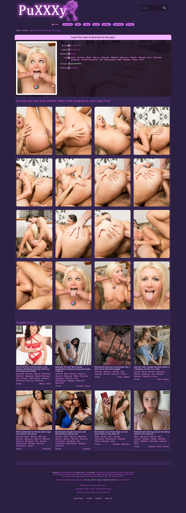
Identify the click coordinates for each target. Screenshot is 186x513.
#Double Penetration (89, 60)
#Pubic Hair (80, 380)
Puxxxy (55, 472)
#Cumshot (157, 57)
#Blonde (133, 57)
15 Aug (136, 379)
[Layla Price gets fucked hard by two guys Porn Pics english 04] (151, 155)
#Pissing (106, 374)
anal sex (87, 480)
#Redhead (144, 441)
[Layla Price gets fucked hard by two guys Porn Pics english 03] (112, 155)
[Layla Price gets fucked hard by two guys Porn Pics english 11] (112, 258)
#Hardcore (69, 378)
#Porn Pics (47, 449)
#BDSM (126, 377)
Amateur (92, 472)
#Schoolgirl (153, 441)
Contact (89, 498)
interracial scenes (109, 480)
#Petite (136, 441)
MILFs (93, 480)
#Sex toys (30, 380)
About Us (108, 498)
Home (56, 24)
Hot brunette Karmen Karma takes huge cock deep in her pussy (33, 433)
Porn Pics (68, 24)
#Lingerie (24, 378)
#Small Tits (39, 380)
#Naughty (127, 60)
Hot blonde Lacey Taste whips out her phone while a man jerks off (111, 433)
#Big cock (105, 57)
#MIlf (120, 60)
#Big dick (114, 57)
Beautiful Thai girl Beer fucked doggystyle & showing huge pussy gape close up (73, 369)
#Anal (73, 57)
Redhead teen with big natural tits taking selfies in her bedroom (152, 433)
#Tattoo (135, 60)
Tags (131, 24)
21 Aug (58, 386)
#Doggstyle (75, 60)
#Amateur (79, 386)
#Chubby (115, 371)
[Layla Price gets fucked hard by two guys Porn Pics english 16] (151, 309)
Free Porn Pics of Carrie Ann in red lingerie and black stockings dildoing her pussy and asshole (32, 369)
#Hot (101, 60)
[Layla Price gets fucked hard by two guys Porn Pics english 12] (151, 258)
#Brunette (20, 376)
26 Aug (97, 444)
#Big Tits (37, 439)
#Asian (87, 386)
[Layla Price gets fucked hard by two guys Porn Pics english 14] (73, 309)
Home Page (78, 498)
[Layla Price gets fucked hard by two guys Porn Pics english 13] (34, 309)
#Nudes (97, 441)
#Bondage (98, 371)
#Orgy (25, 30)
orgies (99, 480)
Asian (96, 24)
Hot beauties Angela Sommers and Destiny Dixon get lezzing (70, 433)
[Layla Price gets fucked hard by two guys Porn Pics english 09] (34, 258)
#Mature (42, 383)
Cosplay (106, 24)
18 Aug (97, 377)
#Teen (155, 376)
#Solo (49, 383)
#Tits (141, 60)
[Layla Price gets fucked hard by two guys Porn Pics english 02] (73, 155)
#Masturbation (110, 60)
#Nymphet (137, 376)
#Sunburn (163, 441)
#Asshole (81, 57)
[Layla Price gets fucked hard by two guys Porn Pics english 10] (73, 258)
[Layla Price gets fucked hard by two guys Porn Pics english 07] (112, 206)
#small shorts (21, 446)
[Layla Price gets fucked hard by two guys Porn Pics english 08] (151, 206)
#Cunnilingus (60, 441)
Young (86, 24)
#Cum (149, 57)
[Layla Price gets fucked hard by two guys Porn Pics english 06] (73, 206)
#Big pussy (124, 57)
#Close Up (84, 376)
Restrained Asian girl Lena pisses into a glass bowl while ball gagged (112, 368)
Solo (78, 24)
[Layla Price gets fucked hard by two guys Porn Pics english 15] (112, 309)
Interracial (118, 24)
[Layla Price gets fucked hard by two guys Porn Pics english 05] (34, 206)
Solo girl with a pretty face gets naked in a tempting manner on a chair (152, 368)
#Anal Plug (20, 374)
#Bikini (76, 376)
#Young (166, 379)
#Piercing (40, 443)
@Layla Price (76, 64)
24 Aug (19, 384)
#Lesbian (86, 449)
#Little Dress (60, 443)
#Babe (88, 57)
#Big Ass (96, 57)
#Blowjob (142, 57)
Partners (98, 498)
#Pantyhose (20, 380)
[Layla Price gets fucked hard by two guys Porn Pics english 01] (34, 155)
